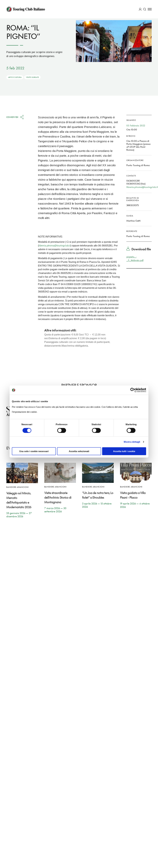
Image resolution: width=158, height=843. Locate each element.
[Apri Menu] (150, 9)
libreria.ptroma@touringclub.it (55, 245)
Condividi (12, 117)
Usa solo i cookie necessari (34, 451)
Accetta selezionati (79, 451)
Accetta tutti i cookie (124, 451)
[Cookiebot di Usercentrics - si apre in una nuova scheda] (132, 390)
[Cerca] (144, 9)
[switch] (61, 430)
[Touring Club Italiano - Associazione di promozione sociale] (25, 9)
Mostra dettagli (132, 442)
